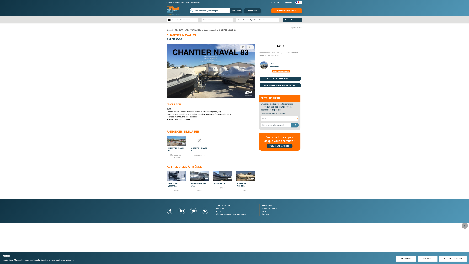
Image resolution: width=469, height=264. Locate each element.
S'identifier (287, 2)
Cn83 (272, 64)
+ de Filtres (236, 11)
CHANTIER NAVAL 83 (227, 30)
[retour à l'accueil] (174, 10)
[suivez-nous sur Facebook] (170, 210)
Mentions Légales (270, 208)
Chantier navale (210, 30)
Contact (265, 214)
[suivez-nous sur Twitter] (193, 210)
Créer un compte (223, 205)
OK (296, 125)
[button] (298, 2)
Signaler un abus (296, 27)
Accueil (170, 30)
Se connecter (221, 208)
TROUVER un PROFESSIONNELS (188, 30)
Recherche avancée (292, 20)
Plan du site (267, 205)
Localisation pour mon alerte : (273, 114)
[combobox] (182, 20)
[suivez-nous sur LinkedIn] (181, 210)
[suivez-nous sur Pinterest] (205, 210)
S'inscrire (275, 2)
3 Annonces (274, 66)
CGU (264, 211)
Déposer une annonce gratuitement (231, 214)
